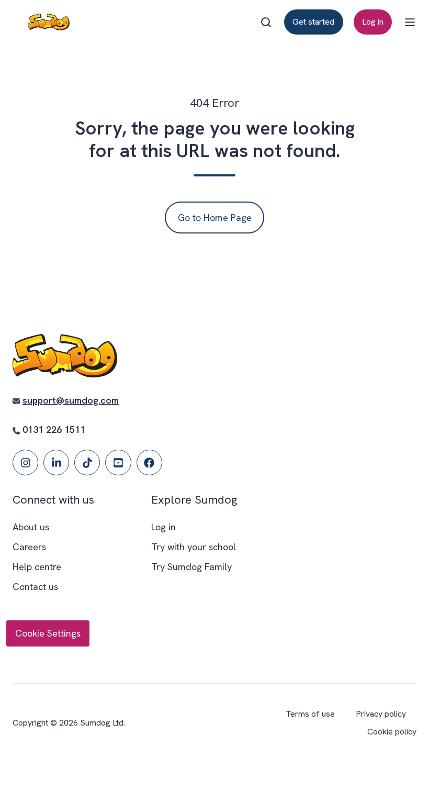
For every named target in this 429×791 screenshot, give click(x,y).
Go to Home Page (215, 217)
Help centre (37, 567)
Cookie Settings (48, 633)
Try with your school (193, 547)
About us (31, 527)
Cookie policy (391, 731)
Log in (372, 21)
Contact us (35, 587)
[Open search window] (266, 22)
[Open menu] (409, 22)
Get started (313, 21)
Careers (29, 547)
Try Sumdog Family (191, 567)
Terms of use (310, 713)
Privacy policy (381, 713)
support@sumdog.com (70, 400)
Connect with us (53, 499)
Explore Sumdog (194, 499)
